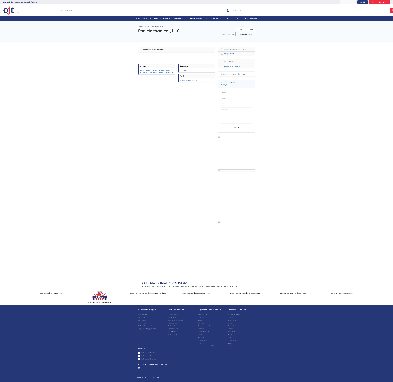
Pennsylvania (232, 340)
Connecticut (232, 326)
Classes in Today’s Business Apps (51, 293)
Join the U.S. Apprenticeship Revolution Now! (245, 293)
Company (146, 27)
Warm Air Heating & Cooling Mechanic (159, 72)
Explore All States (234, 314)
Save (251, 29)
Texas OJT (201, 320)
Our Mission (142, 317)
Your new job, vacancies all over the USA (293, 293)
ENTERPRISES (179, 18)
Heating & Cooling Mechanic (150, 70)
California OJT (203, 317)
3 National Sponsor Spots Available (99, 302)
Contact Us (142, 320)
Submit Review (246, 34)
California (231, 317)
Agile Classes (172, 334)
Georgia (230, 343)
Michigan (231, 346)
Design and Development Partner (342, 293)
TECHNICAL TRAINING (161, 18)
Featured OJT (203, 314)
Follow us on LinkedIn (148, 356)
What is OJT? (142, 323)
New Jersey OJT (203, 340)
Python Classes (173, 326)
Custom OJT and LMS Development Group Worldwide (148, 293)
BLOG (239, 18)
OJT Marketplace (250, 18)
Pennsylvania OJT (204, 326)
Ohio (229, 337)
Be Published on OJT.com (147, 326)
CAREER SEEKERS (195, 18)
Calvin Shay (231, 82)
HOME (138, 18)
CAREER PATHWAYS (213, 18)
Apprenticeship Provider (188, 80)
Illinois (230, 334)
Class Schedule (173, 314)
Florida (230, 329)
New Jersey (232, 331)
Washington (232, 320)
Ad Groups (184, 76)
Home (140, 27)
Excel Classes (172, 317)
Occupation (145, 66)
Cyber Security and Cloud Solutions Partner (196, 293)
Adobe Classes (173, 323)
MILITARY (229, 18)
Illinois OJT (201, 337)
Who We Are (142, 314)
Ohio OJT (201, 323)
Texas (230, 323)
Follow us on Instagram (149, 359)
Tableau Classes (173, 329)
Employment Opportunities (147, 329)
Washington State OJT (206, 346)
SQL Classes (172, 331)
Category (184, 66)
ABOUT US (147, 18)
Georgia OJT (202, 334)
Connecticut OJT (204, 331)
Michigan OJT (202, 343)
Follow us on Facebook (149, 353)
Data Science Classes (175, 320)
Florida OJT (202, 329)
